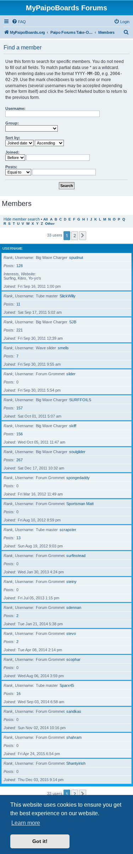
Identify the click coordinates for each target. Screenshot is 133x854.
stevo (71, 633)
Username (12, 248)
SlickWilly (68, 296)
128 (19, 266)
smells (63, 348)
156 (19, 434)
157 (19, 408)
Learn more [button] (25, 823)
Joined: (12, 152)
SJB (72, 322)
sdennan (73, 607)
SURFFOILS (80, 400)
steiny (71, 581)
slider (71, 374)
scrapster (68, 529)
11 (18, 304)
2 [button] (74, 235)
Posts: (11, 167)
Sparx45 (67, 685)
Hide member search (22, 219)
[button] (82, 235)
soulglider (77, 452)
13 (18, 538)
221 (19, 330)
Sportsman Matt (80, 504)
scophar (73, 659)
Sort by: (12, 138)
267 (19, 460)
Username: (15, 108)
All (45, 219)
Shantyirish (75, 763)
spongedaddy (78, 478)
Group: (12, 123)
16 (18, 693)
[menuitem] (19, 21)
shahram (74, 737)
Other (50, 224)
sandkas (73, 711)
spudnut (76, 257)
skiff (72, 426)
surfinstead (75, 555)
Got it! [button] (40, 841)
